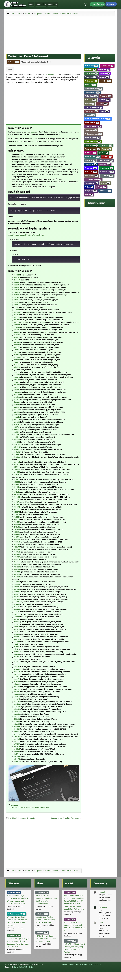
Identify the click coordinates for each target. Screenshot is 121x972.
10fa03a (17, 587)
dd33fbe (17, 320)
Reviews (91, 168)
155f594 (16, 467)
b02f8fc (16, 347)
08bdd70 (17, 507)
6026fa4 (17, 390)
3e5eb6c (17, 604)
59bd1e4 (17, 375)
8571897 (16, 744)
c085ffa (16, 297)
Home (31, 4)
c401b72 (16, 502)
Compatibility (41, 4)
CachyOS (91, 77)
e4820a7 (17, 465)
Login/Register (98, 4)
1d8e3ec (17, 415)
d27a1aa (17, 355)
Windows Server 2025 (17, 914)
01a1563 (16, 342)
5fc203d (16, 762)
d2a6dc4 (17, 280)
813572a (16, 480)
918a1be (17, 345)
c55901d (17, 482)
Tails (89, 187)
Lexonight (103, 907)
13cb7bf (16, 689)
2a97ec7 (17, 624)
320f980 (17, 325)
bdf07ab (17, 609)
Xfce (89, 194)
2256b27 (17, 470)
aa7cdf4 (17, 602)
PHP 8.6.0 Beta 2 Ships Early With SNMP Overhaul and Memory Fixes (45, 938)
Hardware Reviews (94, 107)
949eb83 (17, 365)
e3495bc (17, 544)
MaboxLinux (92, 145)
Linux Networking (94, 134)
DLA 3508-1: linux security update (21, 818)
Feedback (92, 96)
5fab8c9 (17, 322)
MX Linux (91, 153)
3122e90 (17, 547)
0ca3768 (17, 629)
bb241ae (17, 639)
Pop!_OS (91, 160)
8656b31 (17, 577)
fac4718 (16, 407)
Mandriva (107, 145)
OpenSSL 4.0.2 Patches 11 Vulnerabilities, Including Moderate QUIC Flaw (45, 920)
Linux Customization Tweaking (98, 119)
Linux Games (92, 122)
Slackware (92, 176)
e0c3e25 (17, 747)
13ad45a (17, 377)
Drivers (91, 85)
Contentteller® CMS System (24, 967)
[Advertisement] (60, 34)
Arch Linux (92, 73)
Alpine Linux (107, 66)
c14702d (17, 292)
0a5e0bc (17, 727)
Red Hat (105, 164)
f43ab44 (17, 440)
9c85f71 (16, 505)
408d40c (17, 564)
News (10, 69)
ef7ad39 (17, 709)
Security (92, 172)
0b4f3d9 (17, 687)
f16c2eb (16, 712)
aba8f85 (17, 632)
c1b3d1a (17, 737)
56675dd (17, 317)
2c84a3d (17, 362)
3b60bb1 (17, 275)
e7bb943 (17, 512)
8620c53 (17, 422)
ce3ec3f (16, 455)
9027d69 (17, 597)
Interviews (92, 111)
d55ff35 (16, 425)
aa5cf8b (17, 704)
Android (91, 69)
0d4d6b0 (17, 367)
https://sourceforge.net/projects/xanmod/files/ (26, 235)
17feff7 (16, 649)
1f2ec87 (16, 622)
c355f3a (16, 427)
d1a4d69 (17, 402)
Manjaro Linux (93, 149)
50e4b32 (17, 397)
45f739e (17, 537)
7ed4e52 (17, 752)
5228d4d (17, 617)
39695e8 (17, 552)
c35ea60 (17, 724)
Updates (91, 191)
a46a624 (17, 559)
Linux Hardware (93, 126)
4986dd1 (17, 717)
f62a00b (17, 412)
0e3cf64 (17, 657)
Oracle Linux (93, 157)
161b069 (17, 357)
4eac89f (17, 642)
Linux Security (93, 138)
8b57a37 (17, 315)
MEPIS (107, 149)
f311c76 (16, 340)
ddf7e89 (17, 719)
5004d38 (17, 497)
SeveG (101, 923)
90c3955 (17, 385)
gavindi (102, 892)
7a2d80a (17, 515)
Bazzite (105, 73)
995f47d (17, 699)
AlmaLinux (92, 66)
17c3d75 (16, 350)
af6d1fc (16, 732)
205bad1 (17, 405)
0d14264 (17, 567)
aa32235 (17, 410)
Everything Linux (94, 88)
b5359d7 (17, 682)
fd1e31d (16, 305)
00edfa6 (17, 739)
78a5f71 (16, 592)
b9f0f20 (16, 337)
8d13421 (17, 589)
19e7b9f (16, 692)
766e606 (17, 572)
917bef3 (16, 679)
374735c (16, 300)
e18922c (17, 380)
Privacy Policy (87, 964)
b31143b (17, 290)
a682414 (17, 612)
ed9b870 (17, 759)
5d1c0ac (17, 445)
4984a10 (17, 742)
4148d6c (17, 492)
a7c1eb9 (17, 310)
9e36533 (17, 442)
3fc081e (16, 432)
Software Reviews (94, 179)
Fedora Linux (93, 92)
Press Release (105, 160)
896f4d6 (17, 594)
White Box (105, 191)
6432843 (17, 619)
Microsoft (14, 935)
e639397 (17, 352)
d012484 (17, 574)
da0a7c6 (17, 607)
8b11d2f (16, 637)
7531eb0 (17, 327)
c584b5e (17, 644)
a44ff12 (16, 400)
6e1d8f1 (16, 450)
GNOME (104, 100)
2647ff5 (16, 435)
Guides (90, 104)
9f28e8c (17, 674)
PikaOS (107, 157)
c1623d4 (17, 529)
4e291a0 (17, 582)
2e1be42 (17, 627)
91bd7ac (17, 684)
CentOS (104, 77)
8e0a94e (17, 562)
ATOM (99, 964)
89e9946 (17, 734)
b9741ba (17, 669)
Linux (32, 132)
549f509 (17, 729)
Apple (70, 892)
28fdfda (16, 500)
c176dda (17, 532)
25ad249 (17, 694)
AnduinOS (104, 69)
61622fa (16, 332)
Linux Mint (91, 130)
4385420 (17, 677)
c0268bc (17, 417)
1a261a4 (17, 634)
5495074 (17, 697)
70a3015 (17, 330)
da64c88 (17, 549)
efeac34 (17, 714)
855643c (17, 485)
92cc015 (17, 522)
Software (107, 176)
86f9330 (17, 569)
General (106, 96)
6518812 (16, 667)
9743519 (16, 437)
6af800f (17, 517)
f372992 (16, 387)
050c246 (17, 395)
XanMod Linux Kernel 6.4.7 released (65, 818)
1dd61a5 (17, 654)
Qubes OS (91, 164)
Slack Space (107, 172)
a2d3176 (17, 702)
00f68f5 (16, 295)
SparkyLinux (92, 183)
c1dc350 (17, 392)
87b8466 (17, 360)
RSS (94, 964)
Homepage (14, 805)
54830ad (17, 457)
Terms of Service (75, 964)
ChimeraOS (91, 81)
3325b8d (17, 490)
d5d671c (17, 277)
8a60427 (17, 462)
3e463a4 (17, 707)
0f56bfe (16, 430)
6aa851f (16, 510)
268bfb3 (17, 302)
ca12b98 (17, 452)
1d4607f (16, 282)
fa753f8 (16, 475)
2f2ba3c (16, 285)
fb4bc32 (17, 527)
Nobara (104, 153)
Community (52, 4)
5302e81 (17, 757)
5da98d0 (17, 542)
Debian (14, 62)
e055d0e (17, 599)
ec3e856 (17, 382)
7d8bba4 (17, 534)
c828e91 (17, 722)
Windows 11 (14, 892)
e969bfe (17, 372)
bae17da (17, 335)
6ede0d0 (17, 539)
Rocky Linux (106, 168)
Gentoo (91, 100)
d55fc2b (16, 647)
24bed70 (17, 662)
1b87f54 (16, 754)
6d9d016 (17, 447)
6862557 (17, 557)
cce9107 (17, 614)
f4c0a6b (17, 495)
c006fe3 (17, 584)
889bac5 (17, 672)
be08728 (17, 520)
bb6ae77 (17, 420)
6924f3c (17, 487)
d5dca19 (17, 524)
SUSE (105, 183)
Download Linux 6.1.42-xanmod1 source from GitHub (29, 808)
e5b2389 (17, 659)
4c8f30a (17, 312)
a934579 (17, 472)
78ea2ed (17, 287)
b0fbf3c (16, 652)
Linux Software (93, 141)
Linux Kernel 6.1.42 (51, 75)
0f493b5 (17, 749)
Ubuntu (101, 187)
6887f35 (16, 554)
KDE (105, 111)
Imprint (64, 964)
